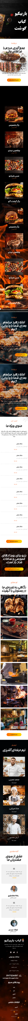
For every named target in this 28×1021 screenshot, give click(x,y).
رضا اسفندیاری (13, 895)
